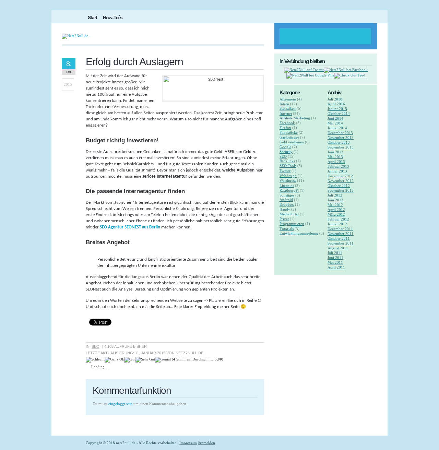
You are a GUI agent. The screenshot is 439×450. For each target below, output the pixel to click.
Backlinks (287, 161)
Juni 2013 (335, 152)
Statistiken (288, 108)
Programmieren (292, 224)
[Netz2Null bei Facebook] (346, 70)
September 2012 (341, 190)
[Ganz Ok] (114, 360)
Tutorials (287, 229)
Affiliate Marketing (295, 118)
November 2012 (341, 181)
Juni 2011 (335, 258)
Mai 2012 (335, 205)
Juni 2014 (335, 118)
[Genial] (163, 360)
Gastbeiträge (289, 137)
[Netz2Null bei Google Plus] (310, 75)
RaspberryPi (289, 190)
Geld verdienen (292, 142)
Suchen (361, 36)
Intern (284, 104)
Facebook (287, 123)
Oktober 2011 (339, 238)
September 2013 (341, 147)
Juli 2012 (335, 195)
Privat (284, 219)
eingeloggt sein (120, 404)
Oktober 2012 (339, 185)
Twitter (285, 171)
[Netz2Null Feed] (349, 75)
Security (286, 152)
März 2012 (336, 214)
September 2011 (341, 243)
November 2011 (341, 234)
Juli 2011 (335, 253)
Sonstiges (287, 195)
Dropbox (287, 204)
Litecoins (287, 185)
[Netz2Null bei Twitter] (304, 70)
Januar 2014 (337, 128)
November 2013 (341, 137)
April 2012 (336, 210)
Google (285, 147)
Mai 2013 (335, 157)
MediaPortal (289, 214)
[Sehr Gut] (145, 360)
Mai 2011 (335, 262)
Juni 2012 (335, 200)
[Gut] (129, 360)
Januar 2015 (337, 109)
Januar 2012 (337, 224)
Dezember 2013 (340, 133)
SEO (95, 346)
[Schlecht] (95, 360)
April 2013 (336, 161)
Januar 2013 (337, 171)
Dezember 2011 (340, 229)
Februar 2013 (338, 166)
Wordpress (288, 180)
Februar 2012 (338, 219)
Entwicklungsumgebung (299, 233)
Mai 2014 (335, 123)
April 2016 (336, 104)
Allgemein (288, 99)
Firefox (285, 128)
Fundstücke (289, 132)
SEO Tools (288, 166)
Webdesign (288, 176)
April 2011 (336, 267)
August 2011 (338, 248)
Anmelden (207, 443)
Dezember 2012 (340, 176)
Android (286, 200)
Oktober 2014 (339, 113)
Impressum (188, 443)
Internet (286, 113)
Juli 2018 (335, 99)
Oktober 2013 (339, 142)
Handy (285, 209)
